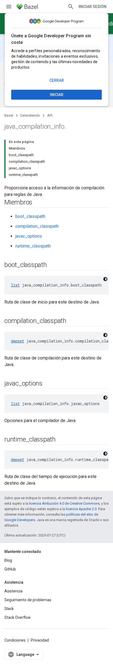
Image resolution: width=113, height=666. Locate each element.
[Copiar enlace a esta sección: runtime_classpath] (61, 440)
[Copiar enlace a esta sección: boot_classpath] (52, 265)
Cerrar (56, 80)
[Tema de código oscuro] (105, 279)
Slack (9, 608)
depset (17, 341)
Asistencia (13, 591)
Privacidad (40, 640)
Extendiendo (30, 115)
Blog (8, 560)
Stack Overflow (17, 617)
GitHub (10, 569)
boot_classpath (30, 216)
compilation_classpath (37, 226)
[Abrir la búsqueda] (70, 6)
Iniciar (56, 94)
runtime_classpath (33, 246)
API (49, 115)
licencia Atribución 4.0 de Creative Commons (64, 503)
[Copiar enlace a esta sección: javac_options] (48, 384)
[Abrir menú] (8, 6)
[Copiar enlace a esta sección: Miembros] (37, 202)
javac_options (28, 236)
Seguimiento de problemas (27, 600)
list (15, 285)
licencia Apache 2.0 (81, 509)
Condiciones (15, 640)
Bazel (8, 115)
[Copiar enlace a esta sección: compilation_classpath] (71, 321)
